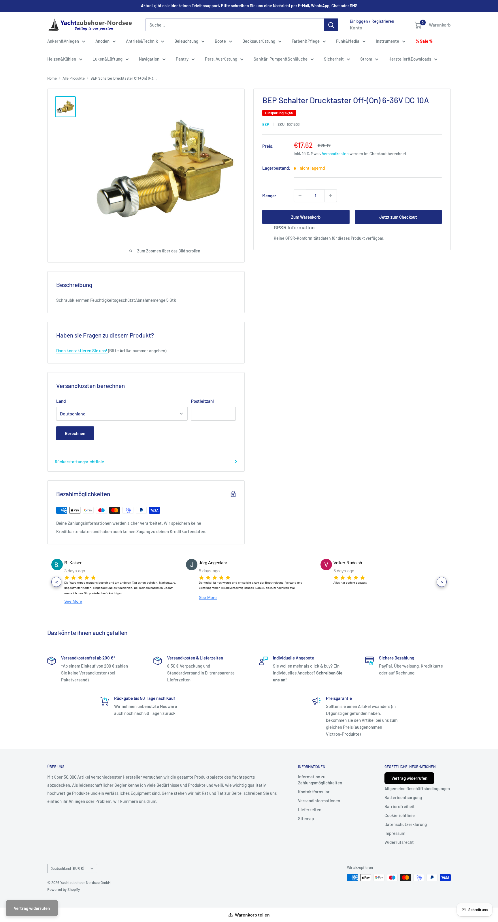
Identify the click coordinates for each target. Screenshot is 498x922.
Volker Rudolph (347, 562)
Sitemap (306, 818)
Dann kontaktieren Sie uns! (82, 350)
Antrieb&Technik (142, 41)
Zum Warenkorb (305, 216)
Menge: (269, 195)
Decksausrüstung (258, 41)
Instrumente (387, 41)
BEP (265, 124)
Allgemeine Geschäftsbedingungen (417, 788)
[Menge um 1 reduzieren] (300, 195)
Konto (356, 27)
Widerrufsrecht (399, 842)
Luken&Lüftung (107, 58)
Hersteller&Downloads (409, 58)
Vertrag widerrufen (409, 778)
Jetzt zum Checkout (398, 216)
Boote (220, 41)
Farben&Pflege (306, 41)
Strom (366, 58)
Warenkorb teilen (252, 914)
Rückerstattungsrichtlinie (79, 461)
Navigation (149, 58)
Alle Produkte (74, 78)
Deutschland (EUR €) (67, 868)
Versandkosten (335, 153)
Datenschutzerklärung (405, 824)
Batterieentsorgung (403, 797)
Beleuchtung (186, 41)
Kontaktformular (314, 791)
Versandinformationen (319, 800)
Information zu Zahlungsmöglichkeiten (320, 779)
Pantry (182, 58)
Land (61, 401)
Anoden (102, 41)
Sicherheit (334, 58)
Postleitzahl (202, 401)
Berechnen (75, 433)
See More (73, 601)
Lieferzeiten (309, 809)
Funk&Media (347, 41)
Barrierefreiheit (399, 806)
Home (52, 78)
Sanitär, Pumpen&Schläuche (281, 58)
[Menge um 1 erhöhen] (331, 195)
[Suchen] (331, 24)
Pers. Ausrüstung (221, 58)
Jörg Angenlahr (213, 562)
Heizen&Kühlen (61, 58)
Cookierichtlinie (399, 815)
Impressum (394, 833)
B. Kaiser (73, 562)
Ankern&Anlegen (63, 41)
